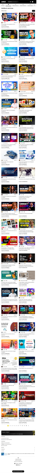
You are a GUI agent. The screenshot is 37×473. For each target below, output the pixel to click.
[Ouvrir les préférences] (30, 1)
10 (26, 425)
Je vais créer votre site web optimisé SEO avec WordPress (26, 59)
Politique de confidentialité (18, 461)
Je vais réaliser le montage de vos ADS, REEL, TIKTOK (8, 403)
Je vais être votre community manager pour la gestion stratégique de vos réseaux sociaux (9, 283)
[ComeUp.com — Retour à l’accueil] (3, 1)
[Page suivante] (28, 425)
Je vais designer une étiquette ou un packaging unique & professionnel (25, 403)
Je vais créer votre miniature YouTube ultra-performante (9, 128)
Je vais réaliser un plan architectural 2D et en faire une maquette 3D (26, 283)
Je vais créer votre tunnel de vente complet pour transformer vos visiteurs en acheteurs (9, 300)
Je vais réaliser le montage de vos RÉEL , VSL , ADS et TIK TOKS (26, 145)
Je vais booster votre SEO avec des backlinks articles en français (25, 197)
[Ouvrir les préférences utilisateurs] (34, 1)
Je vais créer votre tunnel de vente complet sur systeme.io (9, 42)
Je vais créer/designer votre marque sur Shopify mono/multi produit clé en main (26, 128)
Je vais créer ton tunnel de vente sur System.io (8, 334)
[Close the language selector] (23, 471)
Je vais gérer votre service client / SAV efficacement (8, 59)
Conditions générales (18, 460)
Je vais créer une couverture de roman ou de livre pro (9, 231)
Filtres (33, 10)
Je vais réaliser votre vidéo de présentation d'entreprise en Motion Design (27, 248)
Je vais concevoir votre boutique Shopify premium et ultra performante (8, 76)
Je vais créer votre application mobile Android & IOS (25, 76)
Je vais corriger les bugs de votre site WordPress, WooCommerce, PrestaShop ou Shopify (9, 214)
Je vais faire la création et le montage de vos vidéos (8, 197)
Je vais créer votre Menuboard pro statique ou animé (9, 420)
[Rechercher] (17, 1)
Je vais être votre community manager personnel (26, 94)
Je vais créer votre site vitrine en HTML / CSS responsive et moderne (8, 145)
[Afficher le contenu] (34, 447)
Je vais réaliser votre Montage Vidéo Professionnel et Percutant (25, 111)
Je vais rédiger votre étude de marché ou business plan (26, 352)
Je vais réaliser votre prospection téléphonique (7, 162)
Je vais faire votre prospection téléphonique (27, 179)
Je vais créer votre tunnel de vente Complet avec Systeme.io (9, 94)
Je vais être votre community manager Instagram (8, 352)
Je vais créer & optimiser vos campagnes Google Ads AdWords (26, 162)
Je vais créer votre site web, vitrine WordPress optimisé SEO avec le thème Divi (27, 386)
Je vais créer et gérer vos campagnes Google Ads (8, 111)
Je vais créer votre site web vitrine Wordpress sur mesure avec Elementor (26, 266)
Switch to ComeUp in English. (18, 471)
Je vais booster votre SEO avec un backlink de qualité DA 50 (9, 317)
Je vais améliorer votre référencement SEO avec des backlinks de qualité (27, 25)
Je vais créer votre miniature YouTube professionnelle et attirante (8, 266)
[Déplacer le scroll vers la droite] (34, 5)
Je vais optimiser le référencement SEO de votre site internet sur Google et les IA (26, 42)
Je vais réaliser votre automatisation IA (26, 368)
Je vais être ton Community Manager (26, 213)
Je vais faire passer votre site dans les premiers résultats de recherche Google (26, 231)
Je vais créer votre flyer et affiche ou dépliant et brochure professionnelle (25, 300)
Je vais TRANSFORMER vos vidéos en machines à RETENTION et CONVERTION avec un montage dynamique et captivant (26, 317)
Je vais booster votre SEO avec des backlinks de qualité (7, 386)
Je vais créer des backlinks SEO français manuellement (8, 180)
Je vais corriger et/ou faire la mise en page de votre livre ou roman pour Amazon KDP (9, 369)
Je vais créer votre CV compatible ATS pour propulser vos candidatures (27, 334)
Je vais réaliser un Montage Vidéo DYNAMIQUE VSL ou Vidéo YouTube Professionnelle (7, 249)
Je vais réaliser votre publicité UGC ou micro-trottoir (8, 25)
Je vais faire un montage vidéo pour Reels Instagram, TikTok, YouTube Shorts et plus (26, 420)
